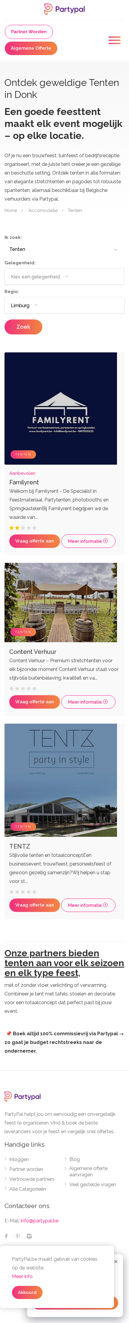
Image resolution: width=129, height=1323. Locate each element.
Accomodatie (43, 210)
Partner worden (26, 1169)
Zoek (23, 327)
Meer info (22, 1276)
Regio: (11, 291)
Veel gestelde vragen (92, 1184)
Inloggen (19, 1159)
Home (10, 210)
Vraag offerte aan (34, 541)
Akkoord (27, 1292)
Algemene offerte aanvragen (88, 1171)
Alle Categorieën (27, 1189)
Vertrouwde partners (32, 1179)
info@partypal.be (39, 1221)
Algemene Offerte (31, 48)
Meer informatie (85, 541)
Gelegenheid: (19, 263)
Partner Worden (28, 31)
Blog (74, 1159)
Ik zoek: (13, 237)
